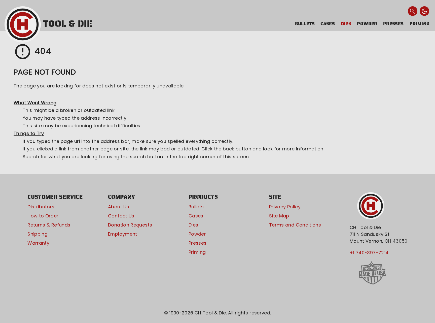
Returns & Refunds (48, 225)
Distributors (40, 207)
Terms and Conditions (295, 225)
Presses (393, 23)
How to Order (42, 216)
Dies (346, 23)
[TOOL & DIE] (23, 24)
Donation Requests (130, 225)
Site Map (279, 216)
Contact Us (121, 216)
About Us (118, 207)
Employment (122, 234)
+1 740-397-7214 (369, 252)
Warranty (38, 243)
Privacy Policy (285, 207)
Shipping (37, 234)
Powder (367, 23)
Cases (327, 23)
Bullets (305, 23)
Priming (420, 23)
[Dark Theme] (424, 11)
